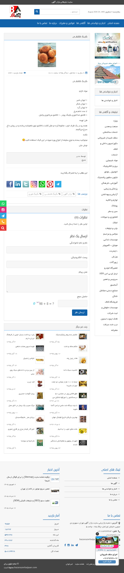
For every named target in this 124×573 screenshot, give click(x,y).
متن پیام (83, 272)
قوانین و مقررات (66, 23)
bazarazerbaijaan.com (25, 568)
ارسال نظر (80, 312)
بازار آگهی (68, 194)
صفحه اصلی (113, 23)
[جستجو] (37, 12)
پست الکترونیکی (79, 257)
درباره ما (53, 23)
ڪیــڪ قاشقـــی (79, 81)
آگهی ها (80, 23)
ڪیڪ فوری (34, 194)
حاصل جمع (82, 296)
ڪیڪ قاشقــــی (51, 194)
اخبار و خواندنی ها (96, 23)
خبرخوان (69, 564)
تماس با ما (42, 23)
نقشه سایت (79, 564)
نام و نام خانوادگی (78, 243)
